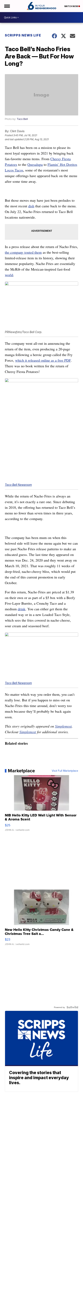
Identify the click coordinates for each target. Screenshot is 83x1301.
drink (21, 608)
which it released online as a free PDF (43, 360)
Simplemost (63, 726)
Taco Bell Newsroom (18, 484)
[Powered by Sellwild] (72, 1007)
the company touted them (23, 252)
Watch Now (71, 6)
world (9, 274)
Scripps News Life (23, 35)
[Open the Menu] (6, 6)
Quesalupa (35, 164)
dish (31, 206)
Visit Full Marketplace (65, 770)
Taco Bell (22, 118)
